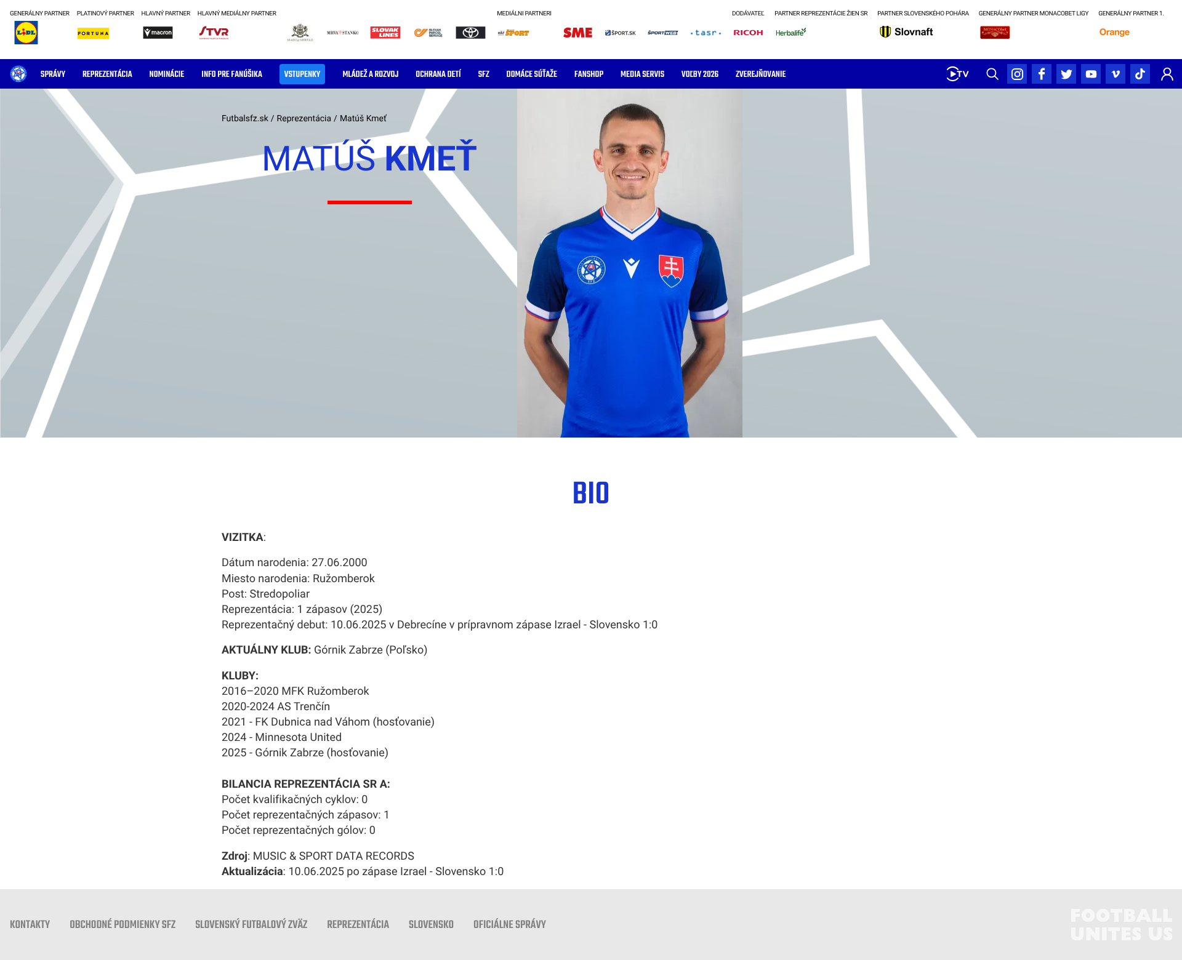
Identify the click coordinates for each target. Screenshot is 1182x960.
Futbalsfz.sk (245, 119)
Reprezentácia (304, 119)
